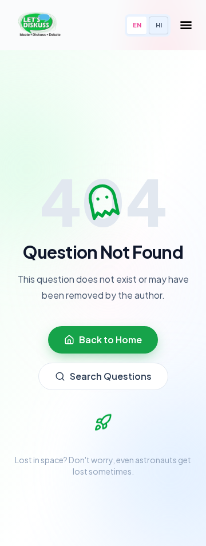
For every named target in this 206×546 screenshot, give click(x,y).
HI (159, 25)
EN (137, 25)
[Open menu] (186, 25)
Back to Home (110, 340)
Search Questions (111, 376)
